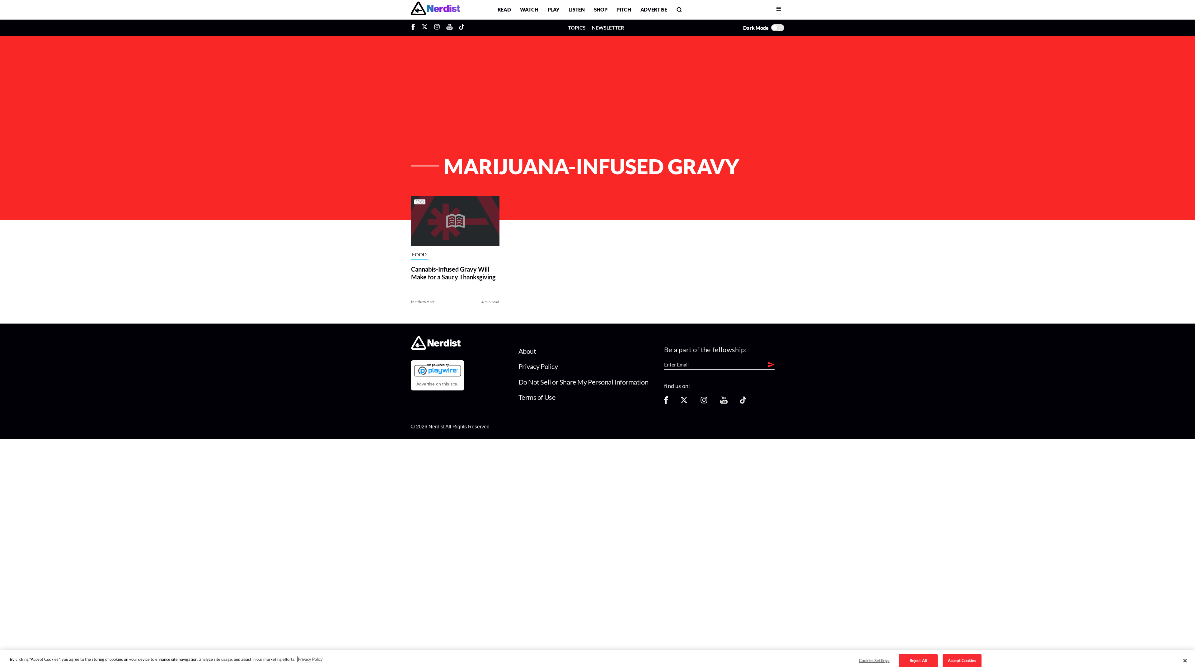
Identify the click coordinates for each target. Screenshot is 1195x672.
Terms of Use (537, 397)
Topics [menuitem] (577, 27)
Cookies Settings (874, 660)
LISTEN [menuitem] (576, 9)
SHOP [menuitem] (600, 9)
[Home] (436, 347)
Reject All (918, 660)
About (527, 351)
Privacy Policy (538, 366)
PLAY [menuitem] (554, 9)
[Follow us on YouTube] (724, 402)
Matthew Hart (423, 301)
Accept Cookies (962, 660)
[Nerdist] (435, 9)
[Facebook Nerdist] (415, 28)
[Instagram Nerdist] (437, 28)
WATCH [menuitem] (529, 9)
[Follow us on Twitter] (684, 402)
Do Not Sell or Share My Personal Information (583, 382)
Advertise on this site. (437, 383)
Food (419, 254)
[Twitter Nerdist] (425, 28)
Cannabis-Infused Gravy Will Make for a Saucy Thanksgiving (453, 273)
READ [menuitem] (504, 9)
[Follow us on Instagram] (704, 402)
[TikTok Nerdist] (461, 28)
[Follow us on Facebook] (666, 402)
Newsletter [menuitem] (608, 27)
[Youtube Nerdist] (449, 28)
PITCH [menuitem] (623, 9)
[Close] (1185, 661)
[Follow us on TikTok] (743, 402)
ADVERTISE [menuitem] (653, 9)
